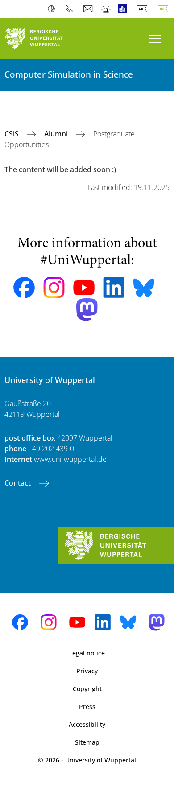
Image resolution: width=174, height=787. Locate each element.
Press (87, 706)
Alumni (57, 134)
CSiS (12, 134)
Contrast (53, 9)
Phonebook (71, 9)
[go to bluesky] (143, 287)
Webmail (89, 9)
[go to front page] (43, 38)
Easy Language (124, 9)
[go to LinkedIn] (113, 287)
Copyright (87, 688)
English (164, 9)
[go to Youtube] (84, 287)
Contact (18, 483)
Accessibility (87, 724)
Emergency (106, 9)
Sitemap (87, 742)
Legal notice (87, 653)
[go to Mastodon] (87, 309)
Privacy (87, 671)
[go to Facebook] (24, 287)
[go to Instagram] (54, 287)
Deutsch (144, 9)
